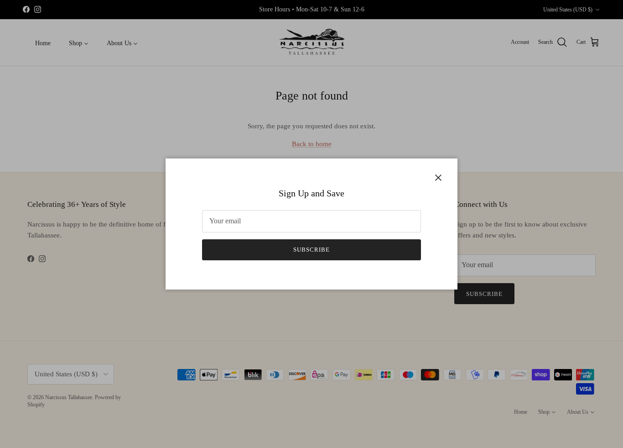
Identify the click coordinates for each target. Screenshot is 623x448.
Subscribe (311, 249)
